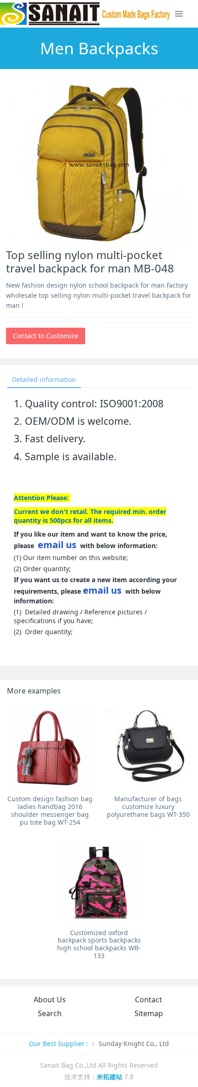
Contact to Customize (45, 335)
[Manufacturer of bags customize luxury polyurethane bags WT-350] (148, 748)
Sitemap (148, 1013)
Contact (148, 999)
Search (50, 1013)
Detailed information (44, 379)
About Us (50, 999)
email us (57, 544)
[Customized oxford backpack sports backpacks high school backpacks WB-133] (99, 881)
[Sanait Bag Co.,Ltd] (85, 14)
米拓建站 (110, 1076)
